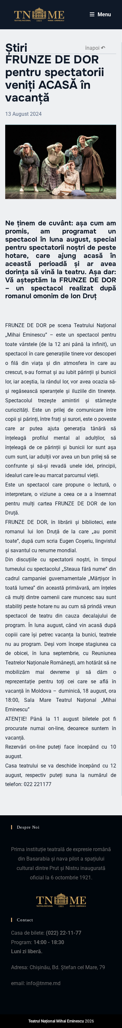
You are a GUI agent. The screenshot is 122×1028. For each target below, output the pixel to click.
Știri (16, 48)
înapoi (95, 48)
